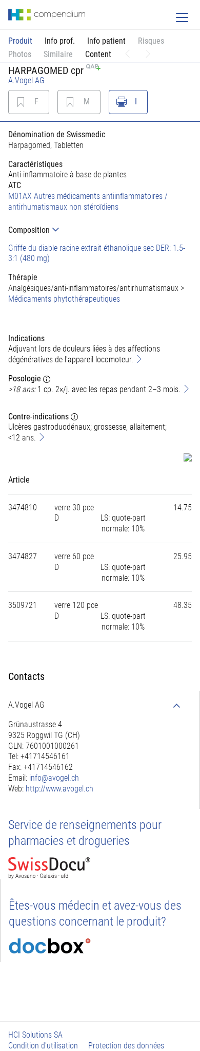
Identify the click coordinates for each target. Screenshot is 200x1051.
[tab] (100, 230)
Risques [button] (151, 41)
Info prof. (60, 41)
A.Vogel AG (26, 80)
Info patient (106, 41)
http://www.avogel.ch (59, 789)
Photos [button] (19, 54)
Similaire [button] (58, 54)
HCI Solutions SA (35, 1035)
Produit (20, 41)
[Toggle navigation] (182, 17)
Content (98, 54)
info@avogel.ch (54, 778)
